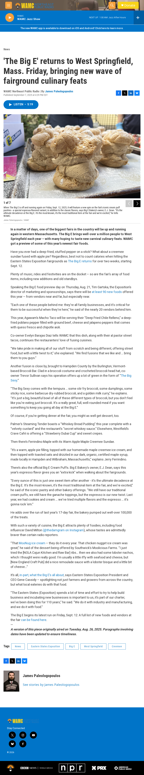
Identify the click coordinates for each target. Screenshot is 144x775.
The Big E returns (80, 261)
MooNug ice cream (32, 543)
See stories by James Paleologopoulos (51, 684)
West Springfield (93, 646)
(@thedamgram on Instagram (63, 530)
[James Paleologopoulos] (11, 681)
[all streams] (139, 18)
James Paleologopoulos (59, 91)
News (7, 49)
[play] (9, 18)
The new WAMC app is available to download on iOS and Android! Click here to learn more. (72, 28)
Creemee (117, 646)
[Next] (136, 203)
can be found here (33, 620)
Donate (129, 5)
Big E (72, 646)
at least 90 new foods (107, 292)
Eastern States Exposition (45, 646)
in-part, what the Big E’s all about (41, 575)
